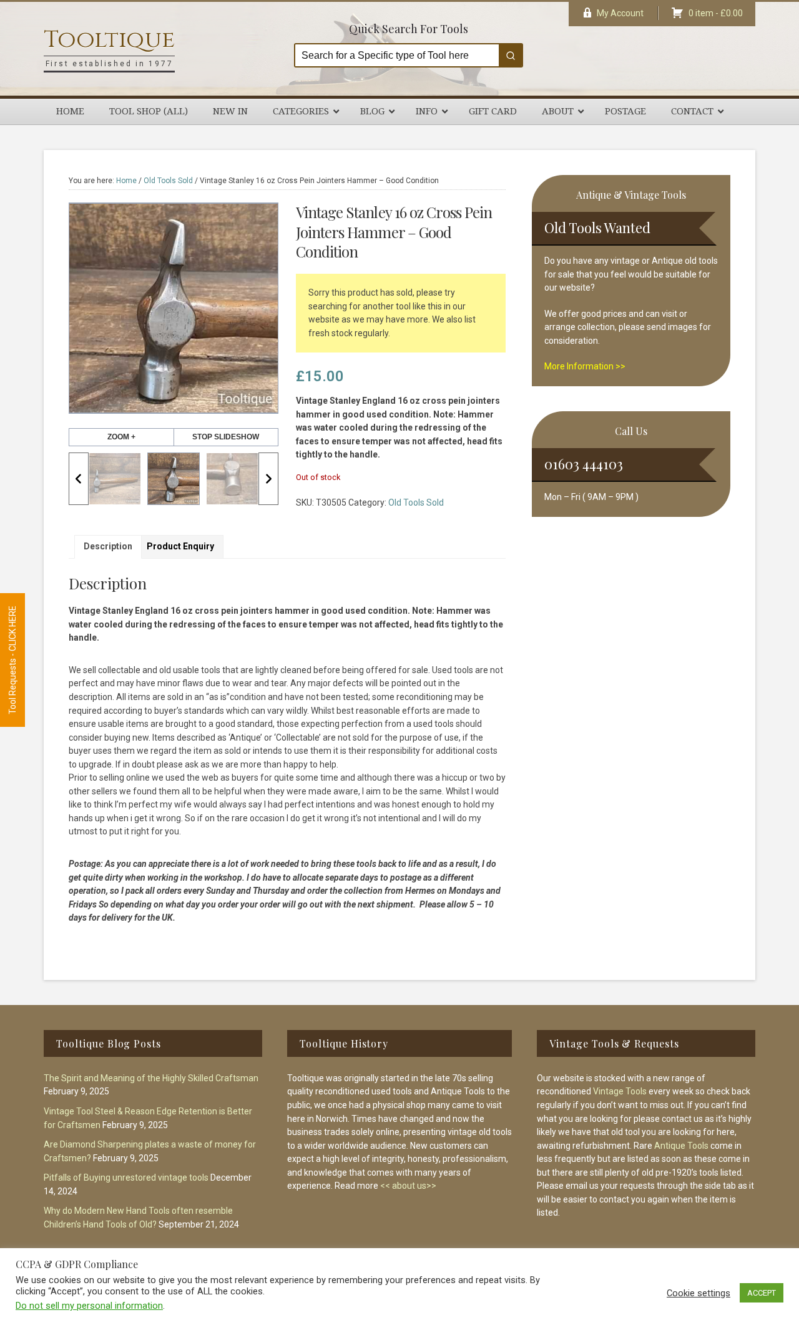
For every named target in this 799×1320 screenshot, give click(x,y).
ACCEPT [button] (761, 1293)
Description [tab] (108, 546)
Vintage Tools (620, 1091)
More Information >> (584, 366)
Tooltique (109, 40)
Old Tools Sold (168, 180)
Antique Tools (681, 1146)
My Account (620, 13)
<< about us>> (408, 1186)
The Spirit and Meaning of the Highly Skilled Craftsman (151, 1078)
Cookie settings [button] (698, 1293)
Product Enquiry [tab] (180, 546)
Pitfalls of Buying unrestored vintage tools (126, 1177)
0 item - (716, 13)
